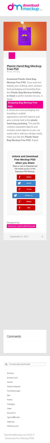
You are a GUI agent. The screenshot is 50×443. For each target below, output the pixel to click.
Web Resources (13, 426)
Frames (9, 399)
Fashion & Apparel (13, 386)
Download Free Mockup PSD (19, 438)
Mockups (9, 72)
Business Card (12, 377)
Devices (10, 382)
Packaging (16, 72)
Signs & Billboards (13, 417)
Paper (9, 408)
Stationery (10, 421)
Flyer (8, 395)
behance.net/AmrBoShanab (21, 226)
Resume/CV (11, 413)
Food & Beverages (13, 391)
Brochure (10, 373)
